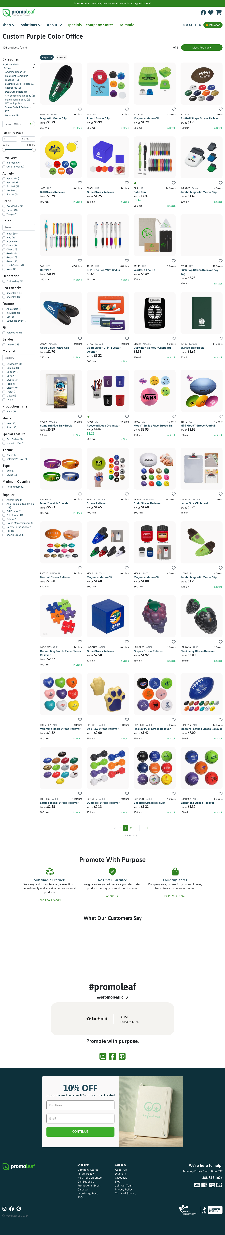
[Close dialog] (219, 5)
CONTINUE (112, 638)
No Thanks (112, 648)
